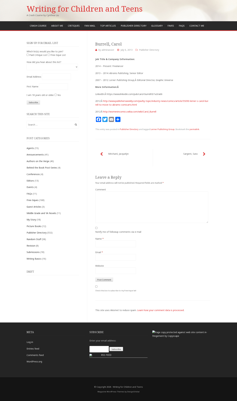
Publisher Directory (133, 25)
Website (99, 265)
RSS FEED (106, 354)
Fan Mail (89, 25)
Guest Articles (34, 206)
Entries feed (33, 348)
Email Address (34, 76)
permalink (194, 129)
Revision (31, 245)
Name (99, 238)
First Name (32, 86)
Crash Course (38, 25)
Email (99, 252)
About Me (57, 25)
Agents (30, 148)
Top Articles (108, 25)
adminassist (108, 49)
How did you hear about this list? (44, 62)
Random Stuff (34, 239)
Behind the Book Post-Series (42, 167)
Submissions (33, 252)
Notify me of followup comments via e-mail (118, 231)
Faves (171, 25)
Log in (30, 342)
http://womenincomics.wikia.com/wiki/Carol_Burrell (129, 111)
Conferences (33, 174)
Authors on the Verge (38, 161)
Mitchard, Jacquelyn (118, 153)
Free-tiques (33, 200)
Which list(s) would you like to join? (45, 51)
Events (30, 187)
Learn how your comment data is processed (160, 310)
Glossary (157, 25)
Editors (30, 180)
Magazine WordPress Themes (111, 391)
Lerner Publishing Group (163, 129)
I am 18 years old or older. (40, 95)
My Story (31, 219)
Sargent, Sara (190, 153)
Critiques (74, 25)
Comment (100, 189)
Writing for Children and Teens (85, 8)
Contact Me (196, 25)
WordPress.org (34, 361)
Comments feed (35, 355)
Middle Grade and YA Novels (41, 213)
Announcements (35, 154)
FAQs (182, 25)
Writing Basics (34, 258)
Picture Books (34, 226)
